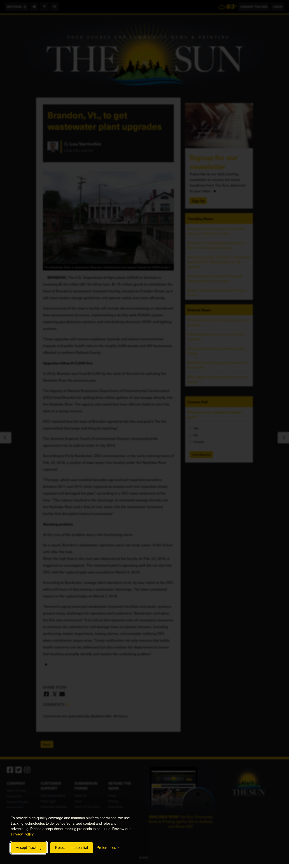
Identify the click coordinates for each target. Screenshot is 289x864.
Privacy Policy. (22, 834)
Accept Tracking (29, 848)
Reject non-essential (71, 848)
